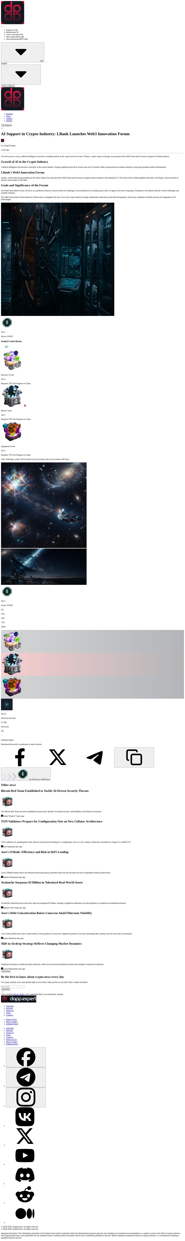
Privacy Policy (19, 994)
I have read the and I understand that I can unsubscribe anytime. (32, 994)
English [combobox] (4, 63)
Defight (9, 121)
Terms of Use (11, 1019)
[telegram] (26, 1077)
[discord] (25, 1184)
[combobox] (26, 1066)
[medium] (25, 1222)
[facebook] (26, 1057)
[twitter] (25, 1145)
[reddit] (25, 1203)
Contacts (9, 1015)
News (8, 116)
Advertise (10, 1006)
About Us (10, 1011)
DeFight (9, 1008)
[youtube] (25, 1164)
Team (8, 1013)
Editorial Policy (12, 1024)
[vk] (25, 1125)
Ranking (9, 114)
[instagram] (26, 1097)
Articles (9, 118)
